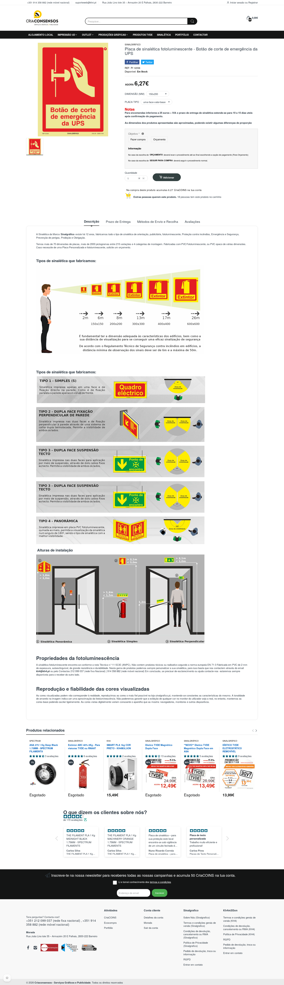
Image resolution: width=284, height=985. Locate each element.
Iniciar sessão (237, 2)
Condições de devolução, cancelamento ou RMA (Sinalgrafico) (197, 934)
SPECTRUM (35, 740)
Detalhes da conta (153, 917)
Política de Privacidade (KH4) (239, 934)
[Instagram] (35, 948)
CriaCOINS (110, 917)
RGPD (187, 959)
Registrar (253, 2)
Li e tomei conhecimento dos (144, 882)
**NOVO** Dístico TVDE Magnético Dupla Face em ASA (198, 748)
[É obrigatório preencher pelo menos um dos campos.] (143, 133)
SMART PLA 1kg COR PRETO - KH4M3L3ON (119, 746)
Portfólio (108, 927)
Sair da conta (151, 927)
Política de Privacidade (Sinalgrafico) (195, 944)
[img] (143, 816)
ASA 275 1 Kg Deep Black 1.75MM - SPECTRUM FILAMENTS (43, 748)
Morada (148, 922)
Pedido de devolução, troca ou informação (199, 952)
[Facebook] (28, 948)
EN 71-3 (211, 664)
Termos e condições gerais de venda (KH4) (239, 919)
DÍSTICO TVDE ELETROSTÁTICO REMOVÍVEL (232, 748)
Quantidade (131, 172)
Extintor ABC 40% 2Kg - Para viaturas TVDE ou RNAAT (84, 746)
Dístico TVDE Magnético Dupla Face (158, 746)
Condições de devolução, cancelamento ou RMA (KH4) (239, 927)
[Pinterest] (49, 948)
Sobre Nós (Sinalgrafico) (196, 917)
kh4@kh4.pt (43, 671)
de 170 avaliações (73, 819)
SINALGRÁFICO (133, 44)
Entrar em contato (193, 964)
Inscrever (159, 892)
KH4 (109, 740)
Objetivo (158, 134)
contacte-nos (211, 671)
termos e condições (160, 882)
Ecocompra (110, 922)
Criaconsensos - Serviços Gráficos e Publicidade (63, 982)
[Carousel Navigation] (254, 730)
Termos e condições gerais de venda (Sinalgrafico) (199, 924)
